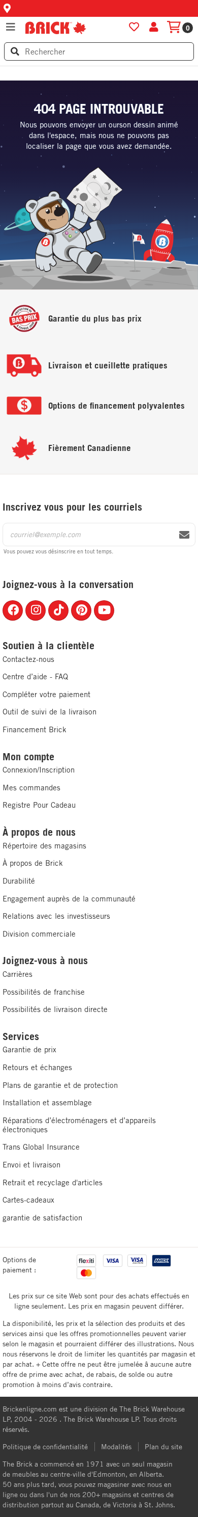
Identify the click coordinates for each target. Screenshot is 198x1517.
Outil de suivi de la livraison (49, 711)
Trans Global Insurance (41, 1147)
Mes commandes (31, 787)
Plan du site (163, 1446)
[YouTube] (104, 610)
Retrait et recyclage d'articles (53, 1182)
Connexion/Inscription (39, 770)
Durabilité (19, 881)
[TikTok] (58, 610)
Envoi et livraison (31, 1164)
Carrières (17, 974)
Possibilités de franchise (44, 992)
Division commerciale (39, 934)
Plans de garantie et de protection (60, 1085)
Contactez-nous (28, 659)
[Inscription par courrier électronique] (184, 535)
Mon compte (28, 757)
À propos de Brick (33, 863)
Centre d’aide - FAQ (35, 676)
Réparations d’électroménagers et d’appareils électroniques (79, 1124)
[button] (99, 8)
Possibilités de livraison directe (55, 1009)
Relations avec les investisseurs (56, 916)
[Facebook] (13, 610)
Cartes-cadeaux (28, 1200)
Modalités (116, 1446)
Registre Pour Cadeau (39, 805)
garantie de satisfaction (42, 1217)
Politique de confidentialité (45, 1446)
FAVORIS (134, 27)
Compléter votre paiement (46, 694)
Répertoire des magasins (44, 845)
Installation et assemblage (47, 1102)
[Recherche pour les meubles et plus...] (15, 51)
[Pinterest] (81, 610)
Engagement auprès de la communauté (69, 898)
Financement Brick (35, 729)
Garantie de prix (29, 1049)
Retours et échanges (37, 1067)
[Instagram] (35, 610)
